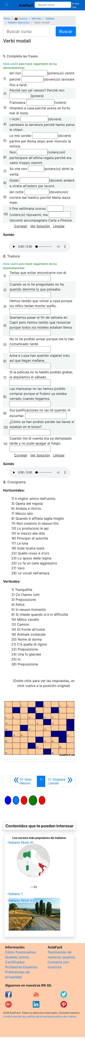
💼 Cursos (20, 18)
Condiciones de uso (14, 1016)
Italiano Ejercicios (19, 22)
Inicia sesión (10, 63)
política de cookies (65, 1016)
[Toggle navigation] (6, 4)
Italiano (50, 18)
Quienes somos (17, 957)
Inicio (7, 18)
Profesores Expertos (21, 967)
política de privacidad (39, 1016)
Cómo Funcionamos (20, 952)
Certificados (15, 962)
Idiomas (36, 18)
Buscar (65, 31)
